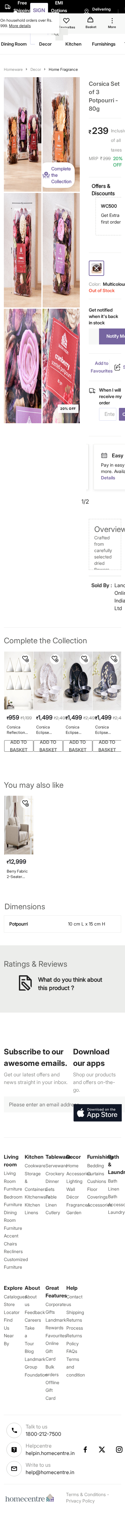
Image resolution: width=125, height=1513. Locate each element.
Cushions (96, 1181)
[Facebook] (85, 1449)
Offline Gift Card (52, 1390)
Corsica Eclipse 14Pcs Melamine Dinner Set (45, 730)
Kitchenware (37, 1196)
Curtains (95, 1173)
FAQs (71, 1351)
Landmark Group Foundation (36, 1366)
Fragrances (78, 1204)
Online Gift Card (52, 1351)
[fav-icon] (67, 22)
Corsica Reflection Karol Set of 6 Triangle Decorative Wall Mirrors (18, 730)
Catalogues (15, 1296)
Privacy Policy (80, 1500)
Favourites (56, 1335)
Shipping (75, 1312)
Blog (29, 1351)
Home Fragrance (63, 69)
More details (20, 25)
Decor (35, 69)
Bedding (95, 1165)
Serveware (57, 1165)
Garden (73, 1212)
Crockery (55, 1173)
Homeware (13, 69)
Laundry (116, 1212)
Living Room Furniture (13, 1181)
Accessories (99, 1204)
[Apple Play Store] (97, 1113)
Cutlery (53, 1212)
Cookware (35, 1165)
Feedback (35, 1312)
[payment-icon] (104, 456)
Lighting (74, 1181)
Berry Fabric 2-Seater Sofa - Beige (18, 874)
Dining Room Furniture (13, 1220)
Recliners (13, 1251)
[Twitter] (102, 1449)
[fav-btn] (26, 659)
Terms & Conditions (86, 1494)
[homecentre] (31, 1497)
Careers (33, 1320)
